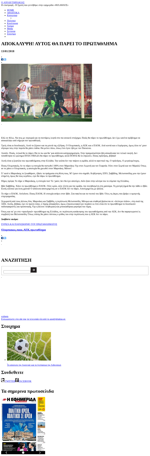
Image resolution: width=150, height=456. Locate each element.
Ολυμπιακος (8, 229)
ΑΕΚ (26, 229)
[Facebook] (2, 238)
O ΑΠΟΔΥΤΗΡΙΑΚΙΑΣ (12, 2)
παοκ (20, 229)
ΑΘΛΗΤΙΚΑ (13, 12)
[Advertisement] (35, 129)
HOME (10, 10)
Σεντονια (11, 31)
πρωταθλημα (38, 229)
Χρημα (10, 26)
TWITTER (9, 381)
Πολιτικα (11, 20)
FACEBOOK (25, 381)
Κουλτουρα (12, 23)
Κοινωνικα (12, 15)
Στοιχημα (11, 34)
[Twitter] (5, 59)
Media (10, 28)
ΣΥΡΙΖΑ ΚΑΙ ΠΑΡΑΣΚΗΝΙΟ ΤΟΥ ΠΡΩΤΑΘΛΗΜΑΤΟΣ (29, 224)
